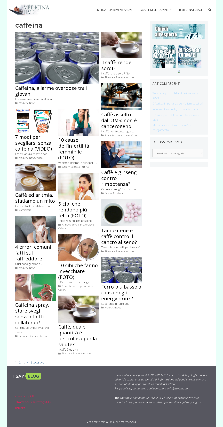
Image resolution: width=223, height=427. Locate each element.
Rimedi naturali (190, 10)
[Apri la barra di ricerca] (209, 10)
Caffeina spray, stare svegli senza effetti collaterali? (32, 313)
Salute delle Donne (154, 10)
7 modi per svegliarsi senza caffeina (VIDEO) (33, 143)
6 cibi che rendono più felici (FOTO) (72, 209)
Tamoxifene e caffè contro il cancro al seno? (119, 236)
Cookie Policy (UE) (24, 396)
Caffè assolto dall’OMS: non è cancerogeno (119, 120)
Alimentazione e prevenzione (121, 135)
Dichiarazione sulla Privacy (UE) (32, 402)
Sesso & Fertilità (80, 166)
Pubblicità (19, 408)
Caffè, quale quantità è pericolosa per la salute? (77, 335)
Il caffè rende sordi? (116, 65)
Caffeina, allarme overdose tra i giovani (51, 91)
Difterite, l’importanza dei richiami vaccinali (177, 103)
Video (39, 157)
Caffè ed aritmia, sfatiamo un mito (35, 198)
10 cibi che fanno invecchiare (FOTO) (78, 271)
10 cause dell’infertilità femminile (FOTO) (73, 149)
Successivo (39, 362)
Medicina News (27, 103)
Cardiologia (25, 209)
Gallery (66, 166)
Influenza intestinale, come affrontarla (175, 109)
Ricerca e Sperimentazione (114, 10)
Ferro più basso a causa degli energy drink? (121, 292)
